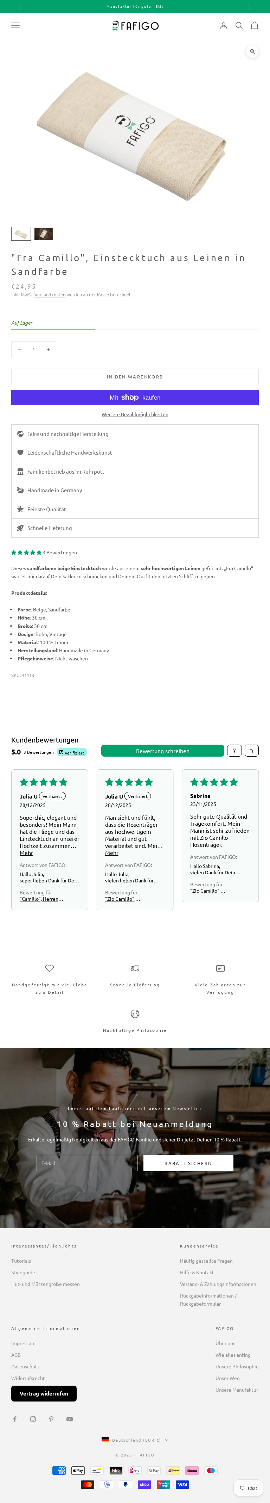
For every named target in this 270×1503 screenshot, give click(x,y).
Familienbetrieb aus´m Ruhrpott (65, 471)
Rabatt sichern (188, 1163)
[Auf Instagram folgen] (33, 1419)
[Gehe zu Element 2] (43, 234)
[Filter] (234, 751)
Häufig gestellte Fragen (206, 1260)
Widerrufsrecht (28, 1378)
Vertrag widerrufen (44, 1393)
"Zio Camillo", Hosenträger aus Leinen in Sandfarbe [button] (127, 898)
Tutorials (21, 1260)
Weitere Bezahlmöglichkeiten (135, 414)
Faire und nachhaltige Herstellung (68, 433)
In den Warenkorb (135, 377)
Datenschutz (25, 1366)
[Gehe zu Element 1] (21, 234)
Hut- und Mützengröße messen (45, 1284)
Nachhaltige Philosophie (135, 1030)
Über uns (225, 1343)
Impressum (23, 1343)
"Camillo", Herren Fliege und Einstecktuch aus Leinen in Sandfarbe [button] (41, 898)
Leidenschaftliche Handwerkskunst (69, 452)
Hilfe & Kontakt (197, 1272)
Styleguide (23, 1272)
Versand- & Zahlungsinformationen (218, 1284)
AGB (16, 1354)
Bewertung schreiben (162, 750)
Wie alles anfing (233, 1354)
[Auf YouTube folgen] (69, 1419)
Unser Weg (228, 1378)
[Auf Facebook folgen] (14, 1419)
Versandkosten (49, 294)
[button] (27, 552)
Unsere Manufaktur (237, 1389)
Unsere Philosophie (237, 1366)
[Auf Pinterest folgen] (51, 1419)
